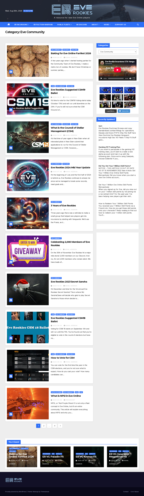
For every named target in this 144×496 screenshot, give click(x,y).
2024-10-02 (57, 135)
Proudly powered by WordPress (16, 491)
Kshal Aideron (71, 57)
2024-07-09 (57, 171)
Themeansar (45, 491)
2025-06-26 (116, 460)
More (106, 25)
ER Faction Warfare (43, 25)
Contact (126, 491)
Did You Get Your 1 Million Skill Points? (115, 166)
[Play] (101, 78)
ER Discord (81, 25)
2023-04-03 (57, 400)
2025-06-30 (49, 460)
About (95, 25)
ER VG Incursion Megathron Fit (119, 455)
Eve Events (66, 49)
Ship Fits (59, 453)
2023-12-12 (57, 249)
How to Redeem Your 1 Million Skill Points (116, 203)
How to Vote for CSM (62, 357)
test (100, 126)
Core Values (135, 491)
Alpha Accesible (56, 392)
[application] (118, 70)
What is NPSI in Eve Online (66, 395)
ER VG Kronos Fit (86, 456)
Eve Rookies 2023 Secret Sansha (69, 281)
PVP (81, 392)
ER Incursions (21, 25)
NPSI (76, 392)
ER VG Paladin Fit (53, 456)
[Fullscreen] (134, 78)
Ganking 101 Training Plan (109, 147)
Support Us (120, 25)
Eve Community (56, 49)
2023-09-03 (57, 325)
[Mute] (130, 78)
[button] (138, 25)
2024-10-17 (57, 97)
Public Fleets (64, 25)
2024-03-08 (57, 209)
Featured (75, 49)
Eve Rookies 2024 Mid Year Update (70, 167)
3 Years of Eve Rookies (63, 205)
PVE (53, 453)
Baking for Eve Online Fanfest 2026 (71, 53)
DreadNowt (70, 400)
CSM (52, 86)
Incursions (46, 453)
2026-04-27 (57, 57)
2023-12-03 (57, 286)
